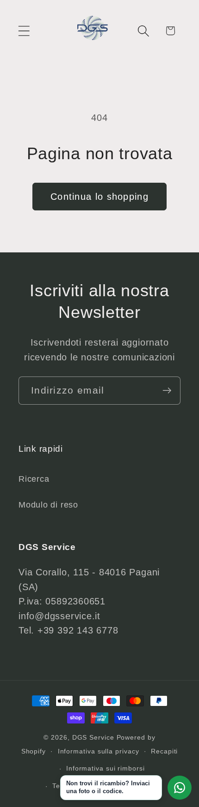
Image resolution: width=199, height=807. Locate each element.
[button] (24, 31)
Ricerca (34, 479)
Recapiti (164, 751)
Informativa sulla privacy (98, 751)
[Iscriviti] (167, 391)
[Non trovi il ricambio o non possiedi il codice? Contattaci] (180, 788)
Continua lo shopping (99, 196)
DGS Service (93, 737)
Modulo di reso (48, 504)
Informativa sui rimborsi (105, 768)
